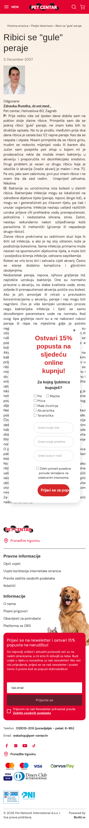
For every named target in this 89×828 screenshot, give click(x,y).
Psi (39, 396)
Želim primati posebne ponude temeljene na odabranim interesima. (54, 473)
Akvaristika (45, 410)
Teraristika (45, 415)
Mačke (54, 396)
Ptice (41, 401)
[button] (74, 330)
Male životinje (47, 406)
